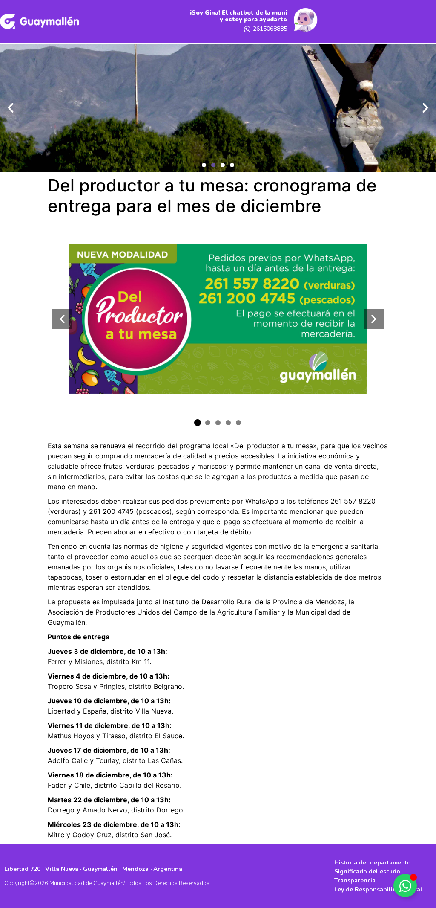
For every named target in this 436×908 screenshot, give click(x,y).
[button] (204, 165)
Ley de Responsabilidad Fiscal (378, 889)
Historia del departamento (372, 863)
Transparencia (355, 880)
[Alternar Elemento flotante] (405, 885)
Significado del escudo (367, 871)
